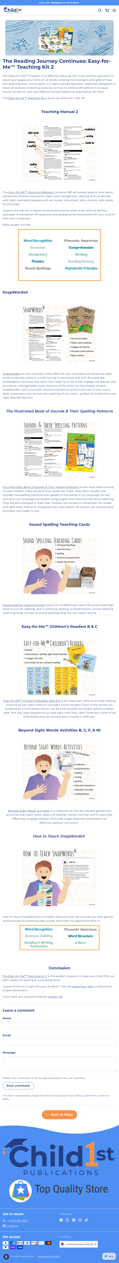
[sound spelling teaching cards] (59, 565)
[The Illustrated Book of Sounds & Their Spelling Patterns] (59, 450)
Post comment (18, 1085)
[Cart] (107, 10)
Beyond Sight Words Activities (28, 810)
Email (7, 1035)
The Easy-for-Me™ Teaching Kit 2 (25, 976)
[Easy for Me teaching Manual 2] (59, 153)
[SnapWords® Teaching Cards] (59, 334)
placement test (82, 986)
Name (7, 1018)
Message (9, 1052)
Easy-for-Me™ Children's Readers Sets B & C (33, 700)
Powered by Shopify (49, 1256)
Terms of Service (99, 1095)
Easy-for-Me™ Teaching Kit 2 (27, 98)
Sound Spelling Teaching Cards (24, 605)
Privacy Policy (74, 1095)
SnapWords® (11, 373)
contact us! (55, 996)
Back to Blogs (61, 1114)
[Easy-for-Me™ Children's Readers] (59, 668)
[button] (6, 1257)
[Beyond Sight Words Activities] (59, 771)
